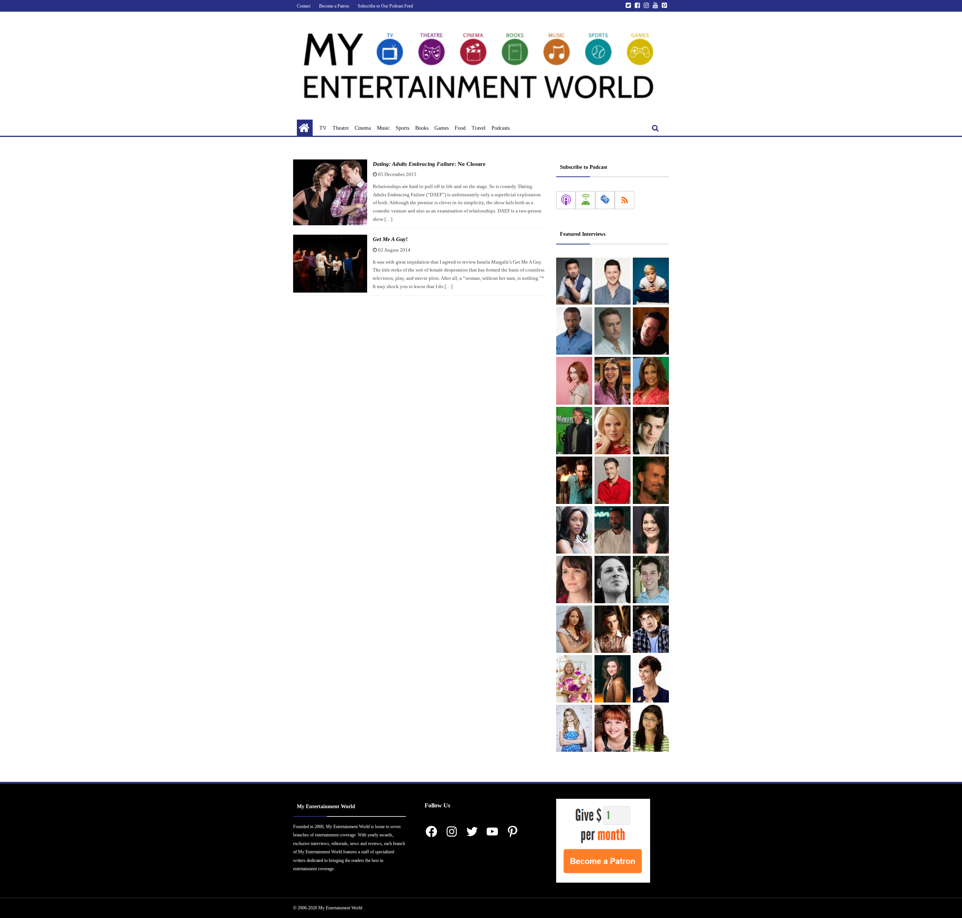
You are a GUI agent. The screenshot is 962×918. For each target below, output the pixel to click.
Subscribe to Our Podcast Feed (385, 6)
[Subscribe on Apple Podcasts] (566, 200)
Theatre (341, 128)
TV (323, 128)
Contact (303, 6)
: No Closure (429, 164)
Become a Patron (334, 6)
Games (441, 128)
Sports (402, 128)
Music (383, 128)
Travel (479, 128)
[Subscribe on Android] (585, 200)
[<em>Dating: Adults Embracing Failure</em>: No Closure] (330, 192)
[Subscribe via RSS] (624, 200)
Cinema (363, 128)
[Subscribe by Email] (605, 200)
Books (421, 128)
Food (460, 128)
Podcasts (501, 128)
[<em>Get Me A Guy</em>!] (330, 264)
